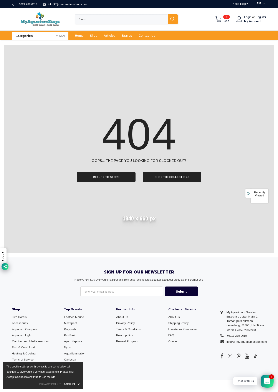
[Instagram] (230, 356)
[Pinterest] (238, 356)
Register (261, 17)
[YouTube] (247, 356)
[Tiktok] (255, 356)
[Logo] (40, 19)
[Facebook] (221, 356)
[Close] (274, 358)
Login (248, 17)
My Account (252, 21)
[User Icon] (239, 19)
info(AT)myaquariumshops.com (68, 4)
